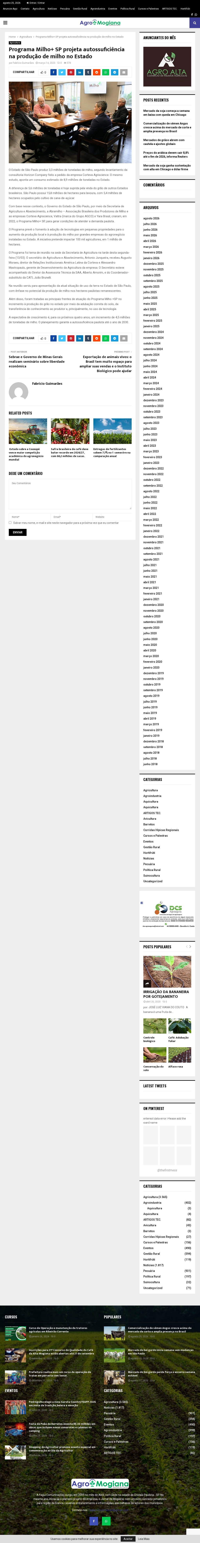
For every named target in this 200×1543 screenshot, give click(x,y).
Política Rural (128, 8)
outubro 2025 (151, 275)
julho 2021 (150, 565)
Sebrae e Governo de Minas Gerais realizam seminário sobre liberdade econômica (37, 361)
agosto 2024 (151, 354)
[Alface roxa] (179, 1054)
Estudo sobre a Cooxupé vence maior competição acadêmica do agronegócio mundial (26, 454)
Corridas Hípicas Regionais (161, 830)
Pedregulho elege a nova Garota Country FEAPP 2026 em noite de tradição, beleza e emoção (62, 1404)
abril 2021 (149, 582)
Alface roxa (175, 1066)
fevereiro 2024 (152, 388)
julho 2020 (150, 633)
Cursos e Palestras (148, 8)
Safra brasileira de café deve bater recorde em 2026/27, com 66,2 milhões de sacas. (69, 452)
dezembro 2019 (153, 673)
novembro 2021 (153, 542)
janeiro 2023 (151, 462)
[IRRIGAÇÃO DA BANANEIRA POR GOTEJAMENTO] (167, 972)
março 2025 (151, 315)
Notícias (52, 8)
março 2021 (151, 587)
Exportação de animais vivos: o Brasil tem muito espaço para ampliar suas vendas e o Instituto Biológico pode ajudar (105, 364)
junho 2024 (150, 366)
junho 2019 (150, 707)
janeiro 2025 (151, 326)
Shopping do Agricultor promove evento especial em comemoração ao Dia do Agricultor (62, 1449)
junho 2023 (150, 434)
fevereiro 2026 (152, 252)
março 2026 (151, 246)
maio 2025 (150, 303)
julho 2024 (150, 360)
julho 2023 (150, 428)
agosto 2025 (151, 286)
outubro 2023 (151, 411)
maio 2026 (150, 235)
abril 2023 (149, 445)
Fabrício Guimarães (23, 63)
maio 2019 (150, 713)
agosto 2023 (151, 422)
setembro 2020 (153, 622)
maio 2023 (150, 440)
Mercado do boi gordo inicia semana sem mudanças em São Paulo (161, 1352)
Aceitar (128, 1538)
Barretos (149, 824)
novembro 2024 (153, 337)
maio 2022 (150, 508)
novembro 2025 (153, 269)
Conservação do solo (153, 1068)
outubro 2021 (151, 548)
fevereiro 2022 (152, 525)
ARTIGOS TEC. (169, 8)
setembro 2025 (153, 280)
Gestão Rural (80, 8)
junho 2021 (150, 570)
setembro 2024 (153, 349)
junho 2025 (150, 297)
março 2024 (151, 383)
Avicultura (149, 818)
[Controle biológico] (154, 1026)
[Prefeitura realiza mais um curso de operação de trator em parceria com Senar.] (15, 1377)
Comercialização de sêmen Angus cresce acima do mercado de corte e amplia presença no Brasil (167, 127)
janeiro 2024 (151, 394)
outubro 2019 (151, 684)
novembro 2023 (153, 406)
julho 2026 (150, 224)
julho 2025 (150, 292)
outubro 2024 (151, 343)
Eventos (112, 8)
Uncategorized (152, 881)
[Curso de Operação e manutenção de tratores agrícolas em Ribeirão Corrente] (15, 1333)
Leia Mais (144, 1539)
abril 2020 (149, 650)
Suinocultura (151, 875)
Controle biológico (149, 1039)
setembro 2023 (153, 417)
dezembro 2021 (153, 536)
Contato (25, 8)
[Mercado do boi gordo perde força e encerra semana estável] (114, 1377)
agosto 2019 (151, 695)
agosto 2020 (151, 627)
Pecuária (65, 8)
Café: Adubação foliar (178, 1039)
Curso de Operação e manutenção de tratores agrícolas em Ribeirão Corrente (58, 1330)
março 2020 (151, 656)
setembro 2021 (153, 553)
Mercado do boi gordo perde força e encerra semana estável (161, 1374)
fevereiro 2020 (152, 661)
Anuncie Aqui (10, 8)
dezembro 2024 (153, 331)
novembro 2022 (153, 474)
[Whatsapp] (106, 1521)
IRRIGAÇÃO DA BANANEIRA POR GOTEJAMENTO (166, 994)
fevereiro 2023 (152, 457)
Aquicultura (150, 801)
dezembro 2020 (153, 604)
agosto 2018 (151, 752)
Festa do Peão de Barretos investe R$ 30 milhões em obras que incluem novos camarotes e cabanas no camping (62, 1427)
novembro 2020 (153, 610)
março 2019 (151, 724)
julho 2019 (150, 701)
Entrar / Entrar (37, 3)
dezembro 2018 (153, 741)
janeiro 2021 (151, 599)
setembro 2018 (153, 747)
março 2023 (151, 451)
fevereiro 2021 (152, 593)
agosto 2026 (151, 218)
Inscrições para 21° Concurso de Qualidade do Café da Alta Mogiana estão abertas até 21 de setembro (61, 1352)
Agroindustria (97, 8)
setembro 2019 (153, 690)
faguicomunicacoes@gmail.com (108, 1510)
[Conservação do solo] (154, 1054)
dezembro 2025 (153, 263)
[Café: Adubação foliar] (179, 1026)
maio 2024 (150, 371)
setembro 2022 (153, 485)
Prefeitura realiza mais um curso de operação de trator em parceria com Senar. (60, 1374)
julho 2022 (150, 496)
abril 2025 (149, 309)
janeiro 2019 (151, 735)
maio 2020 (150, 644)
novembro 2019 (153, 678)
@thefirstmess (167, 1170)
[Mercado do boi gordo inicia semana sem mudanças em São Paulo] (114, 1355)
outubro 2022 (151, 479)
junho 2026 (150, 229)
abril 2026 (149, 241)
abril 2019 (149, 718)
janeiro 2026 (151, 258)
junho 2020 (150, 639)
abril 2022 (149, 513)
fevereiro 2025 (152, 320)
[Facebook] (93, 1521)
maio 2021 (150, 576)
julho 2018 (150, 758)
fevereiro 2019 (152, 730)
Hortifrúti (185, 8)
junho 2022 (150, 502)
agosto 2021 (151, 559)
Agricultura (39, 8)
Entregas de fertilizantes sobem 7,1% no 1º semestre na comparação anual (111, 452)
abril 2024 (149, 377)
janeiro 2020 (151, 667)
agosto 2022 (151, 491)
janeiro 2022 (151, 531)
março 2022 (151, 519)
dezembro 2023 (153, 400)
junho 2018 (150, 764)
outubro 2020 (151, 616)
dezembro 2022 (153, 468)
